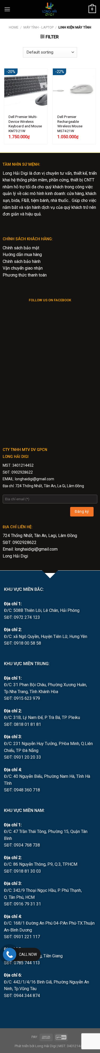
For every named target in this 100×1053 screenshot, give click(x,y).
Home (13, 27)
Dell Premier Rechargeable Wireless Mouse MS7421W (69, 124)
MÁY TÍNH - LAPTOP (38, 27)
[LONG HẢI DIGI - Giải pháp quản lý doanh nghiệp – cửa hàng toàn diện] (49, 9)
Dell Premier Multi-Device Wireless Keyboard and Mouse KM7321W (25, 124)
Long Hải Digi (15, 556)
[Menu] (7, 9)
